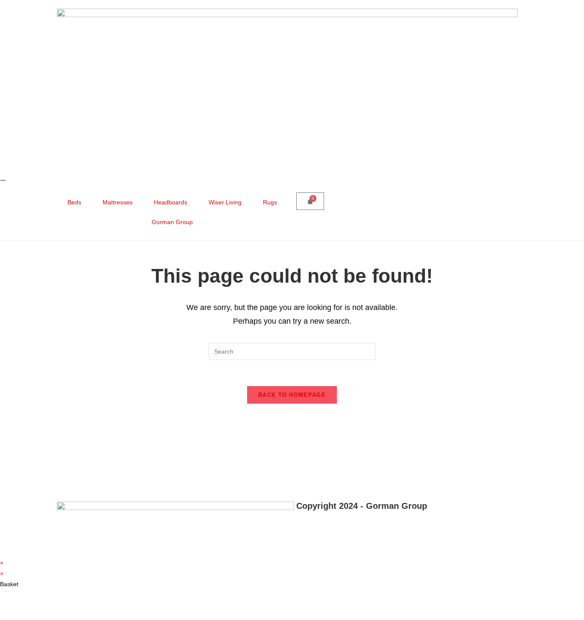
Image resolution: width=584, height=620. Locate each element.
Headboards (170, 202)
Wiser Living (225, 202)
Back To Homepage (292, 395)
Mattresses (118, 202)
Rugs (270, 202)
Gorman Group (172, 221)
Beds (74, 202)
